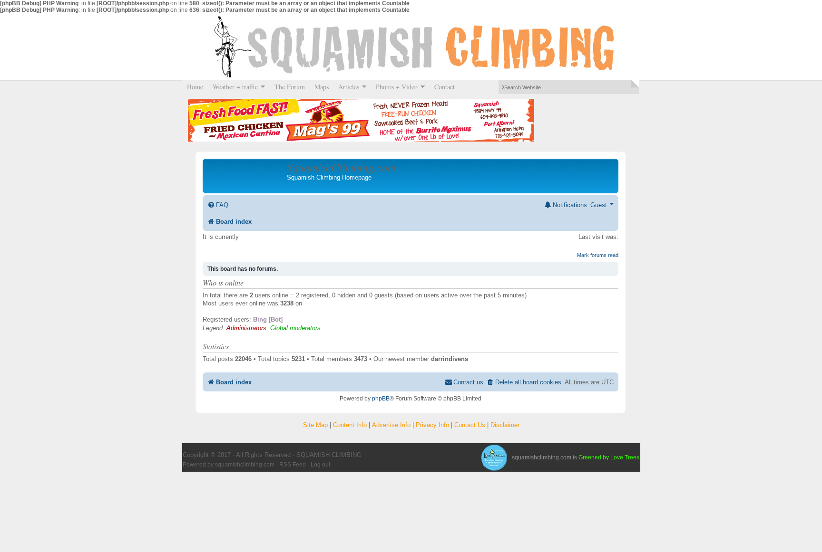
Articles (346, 86)
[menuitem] (217, 205)
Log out (320, 464)
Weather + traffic (233, 86)
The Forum (289, 86)
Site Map (315, 424)
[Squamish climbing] (494, 457)
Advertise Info (391, 424)
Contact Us (469, 424)
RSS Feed (292, 464)
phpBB (381, 398)
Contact (444, 86)
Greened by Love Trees (608, 457)
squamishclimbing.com (244, 464)
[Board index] (246, 175)
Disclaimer (504, 424)
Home (195, 86)
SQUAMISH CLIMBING (411, 46)
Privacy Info (432, 424)
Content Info (350, 424)
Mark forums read (597, 255)
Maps (321, 86)
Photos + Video (394, 86)
